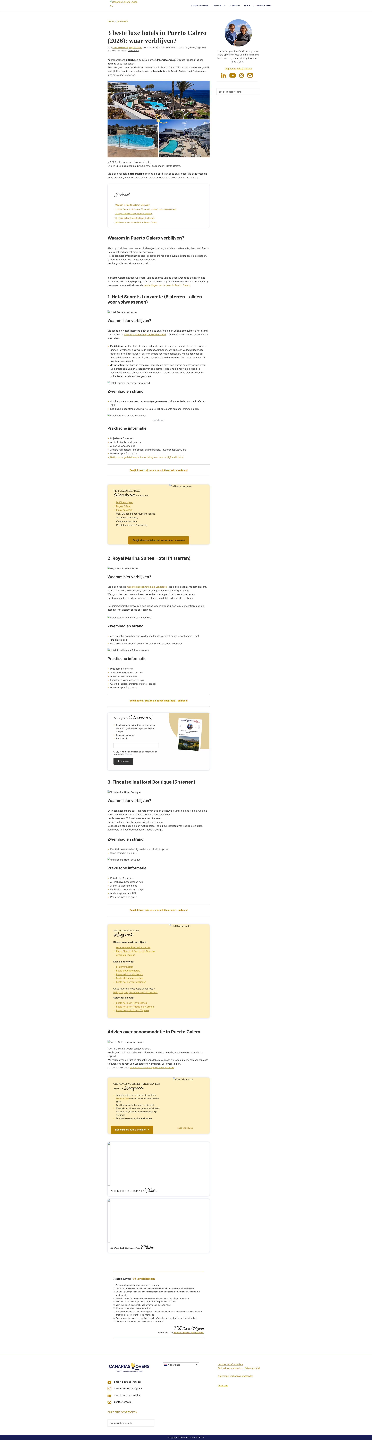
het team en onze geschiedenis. (189, 1332)
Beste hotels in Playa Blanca (131, 1002)
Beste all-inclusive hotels (129, 978)
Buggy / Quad (123, 506)
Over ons (223, 1385)
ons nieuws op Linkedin (127, 1395)
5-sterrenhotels (124, 966)
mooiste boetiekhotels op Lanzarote (147, 586)
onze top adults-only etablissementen (145, 334)
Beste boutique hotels (128, 970)
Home (111, 21)
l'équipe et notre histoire (238, 68)
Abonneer (123, 761)
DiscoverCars (122, 1098)
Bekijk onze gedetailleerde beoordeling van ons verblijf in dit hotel (146, 457)
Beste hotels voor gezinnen (131, 981)
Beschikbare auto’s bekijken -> (132, 1129)
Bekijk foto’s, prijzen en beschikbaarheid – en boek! (159, 470)
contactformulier (123, 1401)
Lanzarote (122, 21)
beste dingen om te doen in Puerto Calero (167, 285)
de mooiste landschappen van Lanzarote (152, 1067)
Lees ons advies (185, 1128)
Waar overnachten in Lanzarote (133, 947)
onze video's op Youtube (128, 1381)
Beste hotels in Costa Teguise (132, 1010)
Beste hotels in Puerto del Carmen (135, 1006)
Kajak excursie (124, 509)
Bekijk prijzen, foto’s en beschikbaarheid (135, 992)
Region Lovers (135, 47)
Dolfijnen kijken (124, 502)
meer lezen (133, 50)
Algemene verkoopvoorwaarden (235, 1375)
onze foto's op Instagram (128, 1388)
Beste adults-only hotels (129, 974)
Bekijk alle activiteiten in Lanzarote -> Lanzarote (159, 540)
